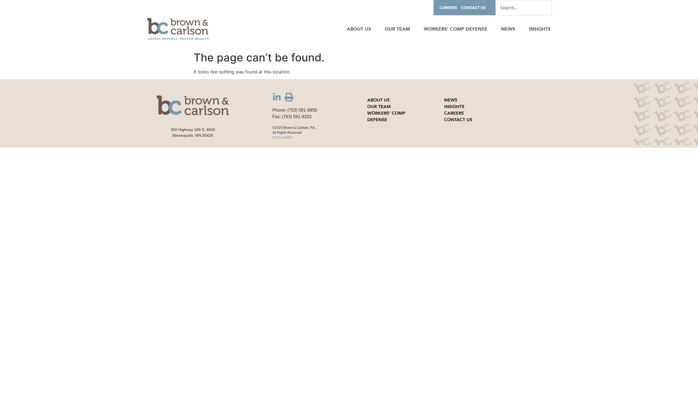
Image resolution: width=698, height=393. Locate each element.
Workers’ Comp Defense (456, 29)
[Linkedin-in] (276, 97)
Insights (540, 29)
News (508, 29)
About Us (359, 29)
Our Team (397, 29)
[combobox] (523, 7)
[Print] (289, 97)
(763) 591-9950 (302, 110)
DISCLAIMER (282, 137)
